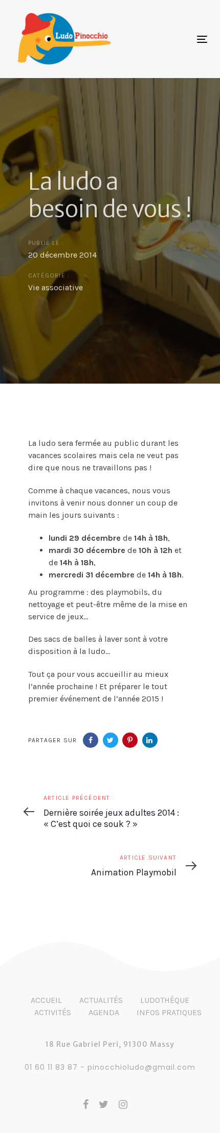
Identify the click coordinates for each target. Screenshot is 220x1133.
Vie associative (55, 287)
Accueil (46, 1000)
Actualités (101, 1000)
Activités (52, 1012)
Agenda (104, 1012)
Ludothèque (164, 1000)
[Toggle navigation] (156, 39)
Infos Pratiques (169, 1012)
